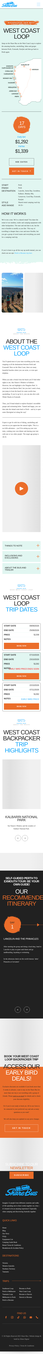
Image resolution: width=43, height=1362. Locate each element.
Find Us (21, 1313)
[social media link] (6, 1317)
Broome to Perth (24, 1288)
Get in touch (20, 171)
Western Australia (8, 1266)
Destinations (10, 1255)
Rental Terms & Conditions (11, 1245)
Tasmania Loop (7, 1294)
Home (4, 1228)
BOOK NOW (21, 646)
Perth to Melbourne (9, 1291)
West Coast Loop (25, 1291)
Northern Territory (8, 1269)
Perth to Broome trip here (23, 253)
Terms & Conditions (27, 1346)
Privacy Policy (14, 1346)
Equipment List (7, 1239)
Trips (5, 1281)
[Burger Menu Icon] (38, 4)
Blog (4, 1231)
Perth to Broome (8, 1300)
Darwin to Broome (25, 1297)
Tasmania (5, 1272)
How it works (14, 213)
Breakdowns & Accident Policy (13, 1248)
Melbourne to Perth (9, 1297)
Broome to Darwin (25, 1294)
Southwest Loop (7, 1288)
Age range (8, 205)
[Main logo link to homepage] (9, 4)
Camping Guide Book (9, 1242)
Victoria (5, 1263)
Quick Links (9, 1220)
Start (5, 185)
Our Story (5, 1234)
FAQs (4, 1236)
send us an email (18, 1096)
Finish (5, 188)
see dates (21, 162)
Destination (8, 191)
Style (5, 202)
